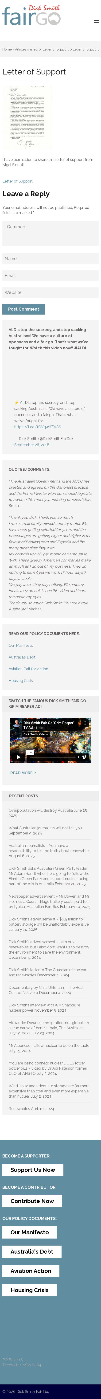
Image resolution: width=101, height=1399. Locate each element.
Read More (21, 773)
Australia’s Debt (22, 657)
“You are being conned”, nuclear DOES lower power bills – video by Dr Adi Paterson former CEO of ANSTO (48, 1068)
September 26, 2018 (31, 445)
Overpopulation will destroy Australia (41, 810)
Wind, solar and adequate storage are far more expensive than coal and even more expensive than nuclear (49, 1091)
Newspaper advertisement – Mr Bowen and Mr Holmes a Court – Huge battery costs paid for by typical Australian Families (49, 901)
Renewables (19, 1109)
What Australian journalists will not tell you (45, 828)
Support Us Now (33, 1169)
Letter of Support (17, 181)
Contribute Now (32, 1201)
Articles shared (26, 49)
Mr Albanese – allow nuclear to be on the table (49, 1045)
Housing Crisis (21, 680)
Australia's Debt (32, 1251)
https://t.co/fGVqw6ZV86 (37, 427)
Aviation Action (31, 1270)
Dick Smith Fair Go (32, 1391)
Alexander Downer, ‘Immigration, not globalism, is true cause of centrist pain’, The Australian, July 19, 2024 (49, 1028)
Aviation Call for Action (28, 669)
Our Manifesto (21, 645)
